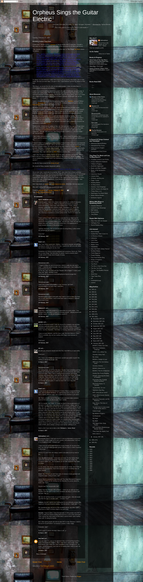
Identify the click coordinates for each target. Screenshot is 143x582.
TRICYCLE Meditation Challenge (99, 348)
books (55, 284)
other (55, 151)
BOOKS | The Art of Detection (101, 371)
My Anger (95, 418)
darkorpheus (42, 436)
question (52, 44)
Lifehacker (94, 238)
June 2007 (96, 333)
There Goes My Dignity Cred (101, 431)
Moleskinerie (94, 242)
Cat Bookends (97, 416)
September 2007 (98, 326)
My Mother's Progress (99, 413)
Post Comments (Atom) (47, 566)
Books (38, 192)
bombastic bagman (96, 197)
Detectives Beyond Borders (99, 143)
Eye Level (94, 122)
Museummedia (96, 113)
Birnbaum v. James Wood (68, 428)
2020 (93, 289)
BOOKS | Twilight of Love (100, 359)
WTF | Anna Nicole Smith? (100, 392)
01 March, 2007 (42, 362)
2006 (93, 440)
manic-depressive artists (58, 184)
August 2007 (97, 328)
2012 (93, 304)
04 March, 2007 (42, 550)
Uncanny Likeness (98, 366)
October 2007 (97, 323)
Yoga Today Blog (96, 276)
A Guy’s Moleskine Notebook (99, 161)
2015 (93, 297)
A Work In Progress (96, 164)
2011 (93, 306)
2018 (93, 292)
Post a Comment (41, 554)
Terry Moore (94, 214)
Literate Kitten (95, 176)
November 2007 (97, 321)
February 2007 (97, 343)
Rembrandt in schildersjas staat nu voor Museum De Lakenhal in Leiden (100, 116)
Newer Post (37, 562)
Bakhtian (70, 101)
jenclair (40, 322)
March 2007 (96, 341)
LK (39, 348)
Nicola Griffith (95, 212)
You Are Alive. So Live (99, 387)
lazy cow (41, 538)
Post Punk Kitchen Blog (98, 257)
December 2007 (97, 318)
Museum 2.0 (95, 106)
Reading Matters (95, 182)
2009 (93, 311)
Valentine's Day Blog (98, 390)
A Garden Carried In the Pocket (100, 159)
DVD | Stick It (96, 433)
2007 (93, 316)
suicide (47, 184)
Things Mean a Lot (96, 191)
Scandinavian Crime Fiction (99, 151)
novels (77, 146)
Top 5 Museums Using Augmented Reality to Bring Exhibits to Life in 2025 (99, 100)
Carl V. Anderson (43, 199)
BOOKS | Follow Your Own (100, 345)
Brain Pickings (95, 231)
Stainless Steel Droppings (98, 187)
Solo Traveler (95, 262)
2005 (93, 442)
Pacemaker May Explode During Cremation (100, 380)
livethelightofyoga (96, 280)
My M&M (95, 421)
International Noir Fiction (98, 145)
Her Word (77, 49)
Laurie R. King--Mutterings (98, 208)
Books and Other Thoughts (98, 168)
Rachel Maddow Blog (97, 225)
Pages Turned (95, 180)
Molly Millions (36, 104)
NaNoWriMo (94, 246)
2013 (93, 302)
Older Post (81, 562)
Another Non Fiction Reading (101, 373)
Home (59, 562)
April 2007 (96, 338)
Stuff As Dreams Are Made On (99, 189)
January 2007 (97, 437)
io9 (92, 278)
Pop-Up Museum (97, 130)
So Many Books (95, 184)
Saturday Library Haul (99, 354)
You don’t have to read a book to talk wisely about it (101, 407)
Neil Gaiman (94, 210)
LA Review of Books (96, 236)
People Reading (95, 255)
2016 (93, 294)
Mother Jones (95, 244)
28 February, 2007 (43, 236)
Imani (40, 242)
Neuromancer (41, 103)
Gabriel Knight (97, 411)
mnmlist (93, 282)
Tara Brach (94, 264)
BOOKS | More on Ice (99, 368)
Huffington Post (95, 223)
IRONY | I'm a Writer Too (100, 352)
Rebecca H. (41, 308)
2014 (93, 299)
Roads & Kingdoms (96, 259)
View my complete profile (96, 48)
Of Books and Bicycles (97, 178)
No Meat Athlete (95, 251)
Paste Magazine (95, 253)
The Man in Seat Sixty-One (98, 266)
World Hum (94, 274)
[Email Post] (67, 190)
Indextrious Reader (96, 174)
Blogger (79, 576)
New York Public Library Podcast (100, 249)
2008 (93, 314)
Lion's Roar (94, 240)
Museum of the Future (98, 97)
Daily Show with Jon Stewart (99, 221)
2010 (93, 309)
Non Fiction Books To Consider (99, 384)
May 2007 (96, 336)
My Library (96, 357)
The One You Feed (96, 268)
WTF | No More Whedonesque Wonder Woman (101, 428)
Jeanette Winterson (45, 192)
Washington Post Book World (99, 193)
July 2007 (96, 331)
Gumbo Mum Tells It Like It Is (99, 234)
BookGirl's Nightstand (97, 166)
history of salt (55, 163)
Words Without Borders (97, 195)
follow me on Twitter (104, 53)
